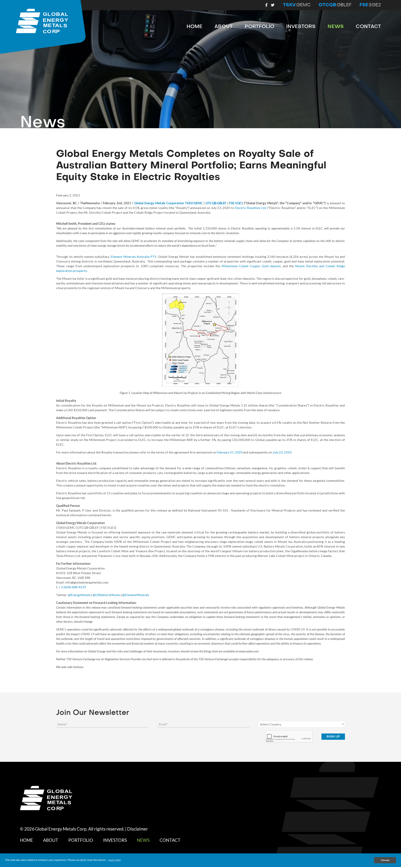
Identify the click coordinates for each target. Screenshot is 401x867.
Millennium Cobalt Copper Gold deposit (251, 266)
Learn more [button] (114, 860)
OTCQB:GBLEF (216, 203)
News (336, 26)
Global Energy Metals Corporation (159, 203)
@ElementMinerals (135, 595)
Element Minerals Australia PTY (133, 256)
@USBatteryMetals (106, 595)
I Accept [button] (385, 860)
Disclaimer (137, 828)
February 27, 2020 (229, 452)
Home (194, 26)
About (223, 26)
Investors (300, 26)
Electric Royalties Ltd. (250, 208)
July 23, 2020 (282, 452)
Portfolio (259, 26)
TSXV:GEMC (194, 203)
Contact (368, 26)
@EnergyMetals (79, 595)
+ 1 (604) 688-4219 (72, 587)
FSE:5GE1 (236, 203)
